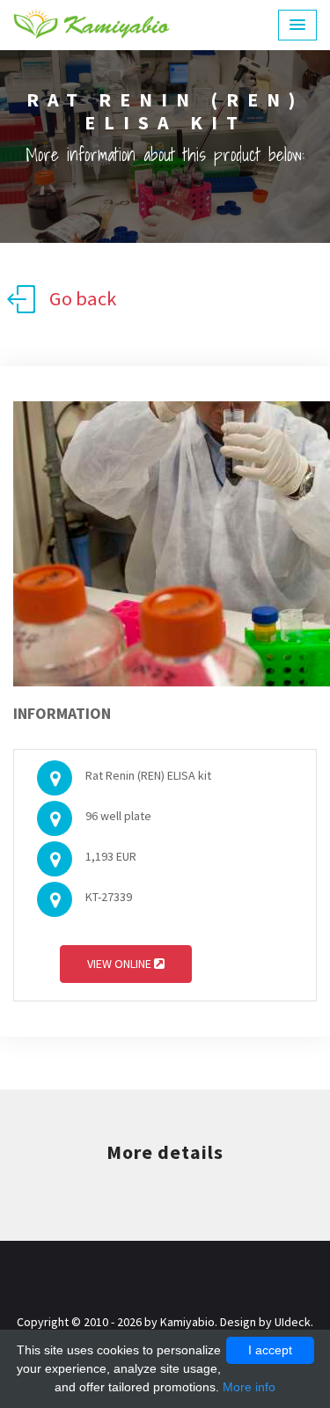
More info (249, 1387)
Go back (82, 298)
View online (120, 964)
